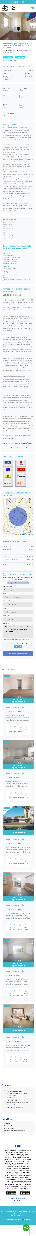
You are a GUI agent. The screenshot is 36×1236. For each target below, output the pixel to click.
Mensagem (6, 623)
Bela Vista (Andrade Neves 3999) (17, 247)
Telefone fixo (9, 616)
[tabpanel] (18, 26)
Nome (4, 593)
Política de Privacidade (18, 1198)
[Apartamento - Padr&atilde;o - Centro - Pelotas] (15, 8)
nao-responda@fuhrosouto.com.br (18, 1102)
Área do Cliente (9, 1128)
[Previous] (6, 686)
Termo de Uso (18, 1200)
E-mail (4, 608)
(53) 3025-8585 (12, 1100)
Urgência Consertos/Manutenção (14, 1130)
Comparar (21, 57)
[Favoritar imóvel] (32, 676)
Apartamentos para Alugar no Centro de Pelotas (17, 443)
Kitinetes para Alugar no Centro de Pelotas (15, 448)
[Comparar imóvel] (32, 679)
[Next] (31, 686)
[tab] (27, 15)
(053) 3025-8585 (14, 2)
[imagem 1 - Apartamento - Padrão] (18, 686)
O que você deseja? (8, 586)
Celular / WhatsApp (8, 601)
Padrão (13, 50)
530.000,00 (29, 74)
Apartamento (7, 50)
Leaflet (21, 534)
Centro (19, 50)
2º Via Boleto (8, 1126)
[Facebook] (16, 1146)
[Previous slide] (3, 26)
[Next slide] (33, 26)
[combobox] (18, 590)
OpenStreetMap (29, 534)
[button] (23, 2)
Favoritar (9, 57)
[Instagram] (19, 1146)
